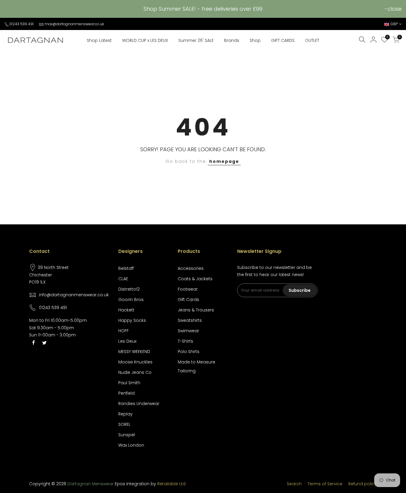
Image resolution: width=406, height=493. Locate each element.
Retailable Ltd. (171, 484)
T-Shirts (185, 341)
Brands (231, 40)
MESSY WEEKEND (134, 352)
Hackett (126, 310)
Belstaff (126, 268)
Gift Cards (188, 300)
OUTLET (312, 40)
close (395, 8)
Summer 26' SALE (196, 40)
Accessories (191, 268)
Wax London (131, 445)
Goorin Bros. (131, 300)
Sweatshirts (190, 320)
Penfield (126, 393)
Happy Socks (132, 320)
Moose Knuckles (135, 362)
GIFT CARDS (283, 40)
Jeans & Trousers (196, 310)
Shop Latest (99, 40)
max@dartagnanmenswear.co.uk (74, 23)
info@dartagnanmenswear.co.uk (74, 295)
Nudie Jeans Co (135, 372)
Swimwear (188, 331)
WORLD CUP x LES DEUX (145, 40)
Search (294, 484)
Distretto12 (129, 289)
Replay (125, 414)
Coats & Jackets (195, 279)
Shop (255, 40)
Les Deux (127, 341)
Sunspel (126, 435)
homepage (224, 161)
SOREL (124, 424)
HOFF (123, 331)
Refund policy (362, 484)
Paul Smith (129, 383)
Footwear (188, 289)
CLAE (123, 279)
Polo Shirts (188, 352)
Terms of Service (325, 484)
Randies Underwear (138, 404)
